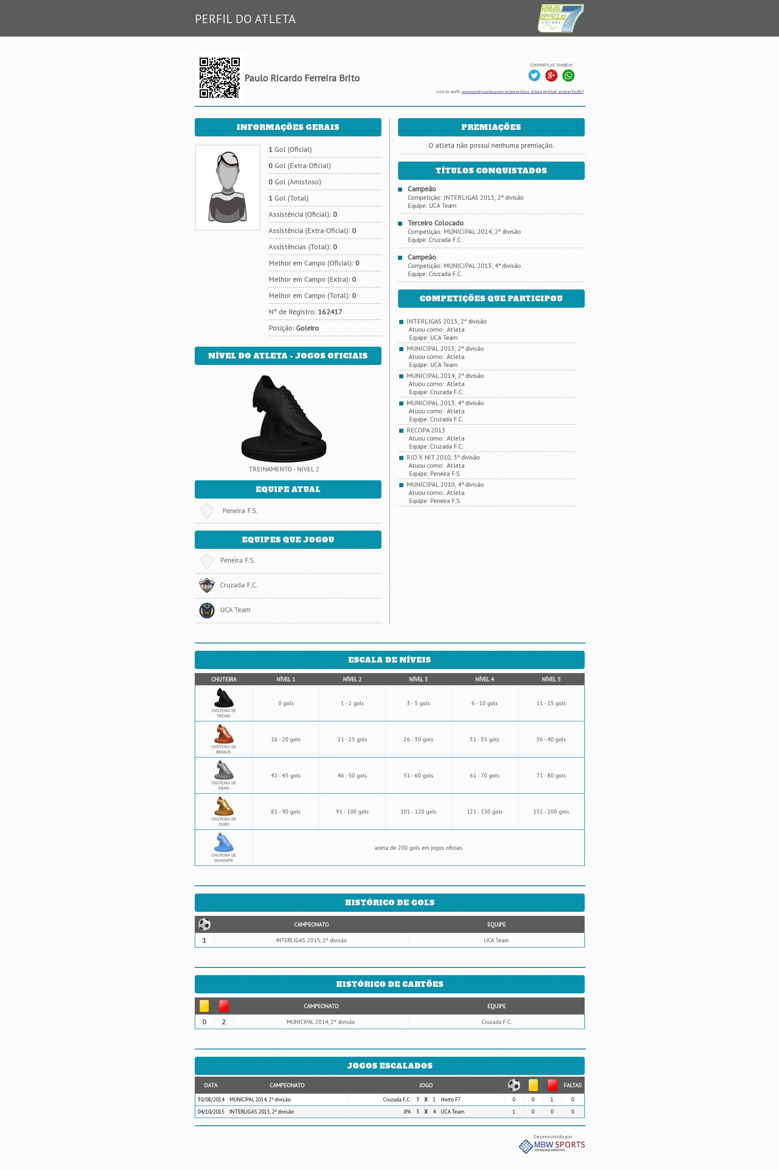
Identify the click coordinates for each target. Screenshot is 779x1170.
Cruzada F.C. (238, 584)
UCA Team (235, 609)
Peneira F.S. (239, 510)
